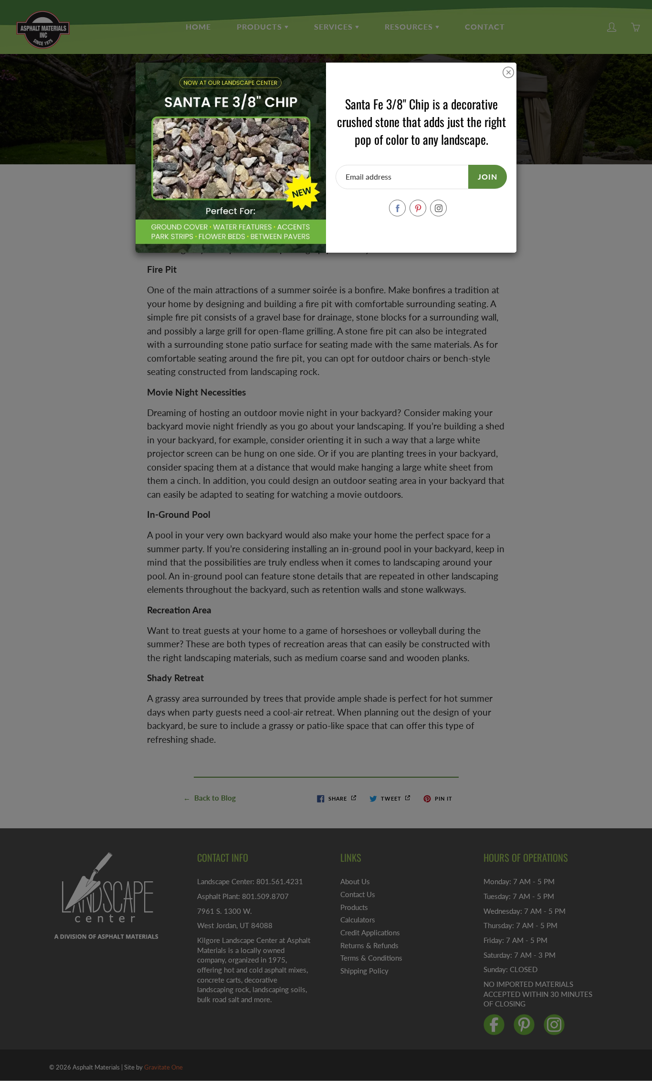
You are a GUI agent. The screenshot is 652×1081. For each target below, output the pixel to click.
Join (487, 176)
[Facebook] (397, 208)
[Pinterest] (418, 208)
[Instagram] (438, 208)
